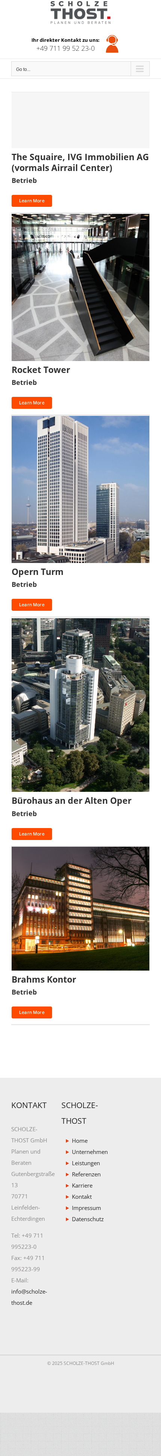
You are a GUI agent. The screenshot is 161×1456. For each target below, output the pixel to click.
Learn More (32, 200)
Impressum (84, 1208)
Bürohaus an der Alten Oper (71, 800)
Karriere (82, 1186)
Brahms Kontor (44, 979)
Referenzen (84, 1174)
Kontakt (82, 1197)
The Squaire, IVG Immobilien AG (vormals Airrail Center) (80, 162)
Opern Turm (38, 572)
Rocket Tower (41, 370)
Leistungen (84, 1163)
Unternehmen (84, 1152)
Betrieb (24, 180)
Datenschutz (84, 1219)
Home (80, 1141)
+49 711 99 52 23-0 (65, 48)
